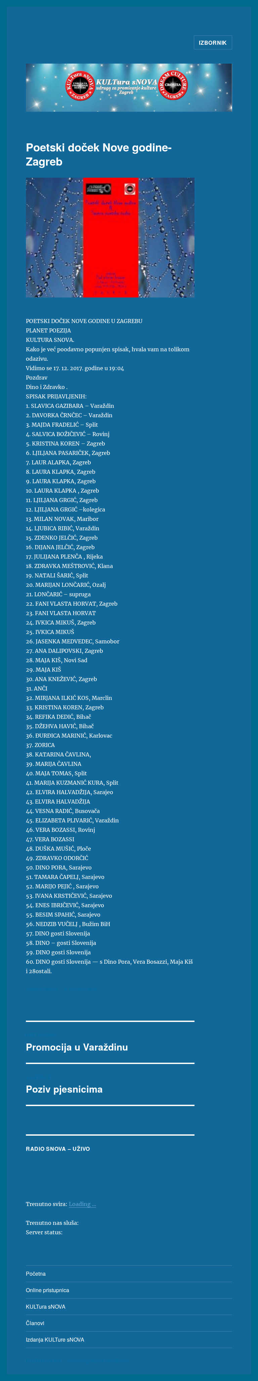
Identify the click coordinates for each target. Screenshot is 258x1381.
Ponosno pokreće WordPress (98, 1361)
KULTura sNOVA (46, 1306)
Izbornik (213, 42)
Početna (36, 1273)
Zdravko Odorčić (42, 989)
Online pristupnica (47, 1290)
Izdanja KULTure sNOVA (55, 1339)
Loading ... (82, 1204)
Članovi (35, 1323)
